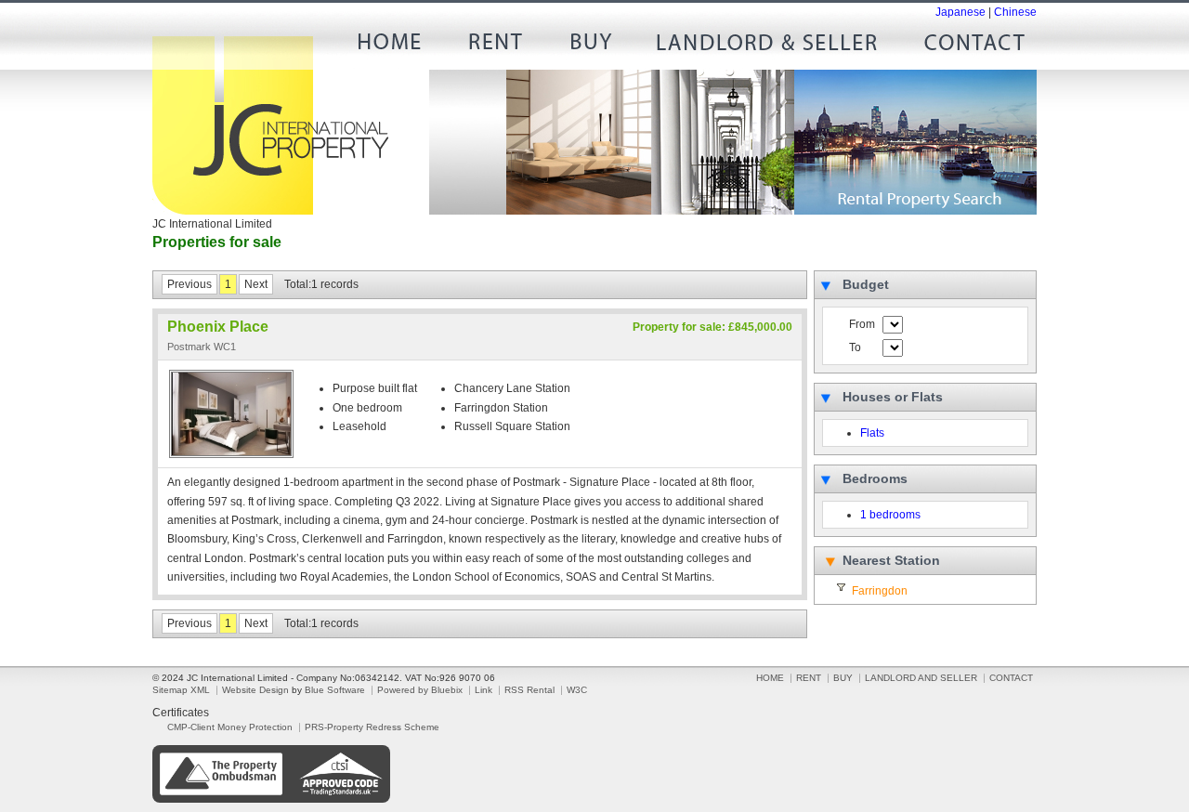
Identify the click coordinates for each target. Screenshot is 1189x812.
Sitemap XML (181, 690)
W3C (577, 690)
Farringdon (880, 590)
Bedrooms (875, 478)
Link (483, 690)
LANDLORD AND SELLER (767, 46)
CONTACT (967, 46)
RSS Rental (529, 690)
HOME (395, 46)
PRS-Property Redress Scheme (372, 727)
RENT (493, 46)
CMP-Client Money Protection (230, 727)
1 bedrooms (890, 514)
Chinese (1015, 12)
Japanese (960, 12)
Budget (866, 284)
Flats (872, 432)
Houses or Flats (893, 396)
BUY (590, 46)
